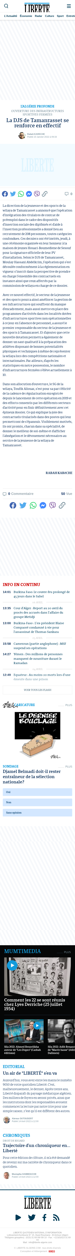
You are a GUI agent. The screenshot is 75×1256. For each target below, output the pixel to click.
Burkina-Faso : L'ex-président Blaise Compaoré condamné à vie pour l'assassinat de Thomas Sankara (39, 627)
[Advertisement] (37, 59)
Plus (68, 705)
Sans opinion (13, 812)
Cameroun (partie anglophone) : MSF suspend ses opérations (40, 645)
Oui (8, 792)
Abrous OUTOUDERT (22, 1118)
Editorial (14, 1066)
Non (8, 802)
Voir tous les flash (37, 690)
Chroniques (16, 1135)
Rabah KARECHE (36, 134)
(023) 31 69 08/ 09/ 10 (36, 1237)
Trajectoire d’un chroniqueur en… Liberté (36, 1148)
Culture (49, 15)
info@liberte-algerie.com (40, 1242)
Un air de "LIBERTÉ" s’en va (30, 1073)
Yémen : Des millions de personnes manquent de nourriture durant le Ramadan (38, 658)
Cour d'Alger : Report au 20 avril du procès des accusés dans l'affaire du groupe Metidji (38, 612)
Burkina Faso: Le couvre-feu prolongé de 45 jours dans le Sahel (42, 594)
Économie (26, 15)
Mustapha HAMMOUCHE (24, 1174)
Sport (60, 15)
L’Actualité (10, 15)
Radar (38, 15)
